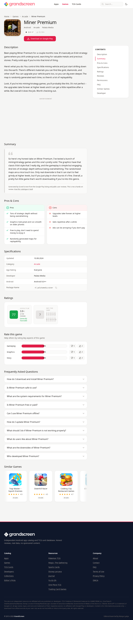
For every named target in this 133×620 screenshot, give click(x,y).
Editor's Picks (10, 580)
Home (6, 16)
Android (27, 27)
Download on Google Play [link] (42, 38)
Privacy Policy (98, 576)
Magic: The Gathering (57, 562)
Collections (9, 576)
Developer (101, 93)
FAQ (99, 84)
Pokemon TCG (54, 558)
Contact (96, 562)
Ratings (100, 71)
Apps (56, 4)
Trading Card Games (57, 589)
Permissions (102, 80)
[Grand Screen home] (19, 4)
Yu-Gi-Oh (52, 580)
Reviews (100, 76)
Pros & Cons (102, 63)
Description (102, 54)
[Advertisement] (46, 119)
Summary (101, 58)
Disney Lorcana (55, 571)
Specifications (103, 67)
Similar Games (103, 89)
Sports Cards (54, 567)
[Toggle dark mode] (126, 4)
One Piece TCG (54, 585)
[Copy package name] (56, 287)
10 (55, 319)
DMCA (95, 580)
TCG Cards (76, 4)
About (95, 558)
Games (65, 4)
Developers (9, 571)
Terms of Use (98, 571)
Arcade (25, 16)
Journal (51, 576)
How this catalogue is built (23, 189)
